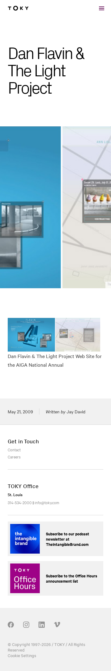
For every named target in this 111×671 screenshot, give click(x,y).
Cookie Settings (22, 655)
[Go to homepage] (18, 8)
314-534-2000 (20, 502)
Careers (14, 456)
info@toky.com (47, 502)
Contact (14, 449)
